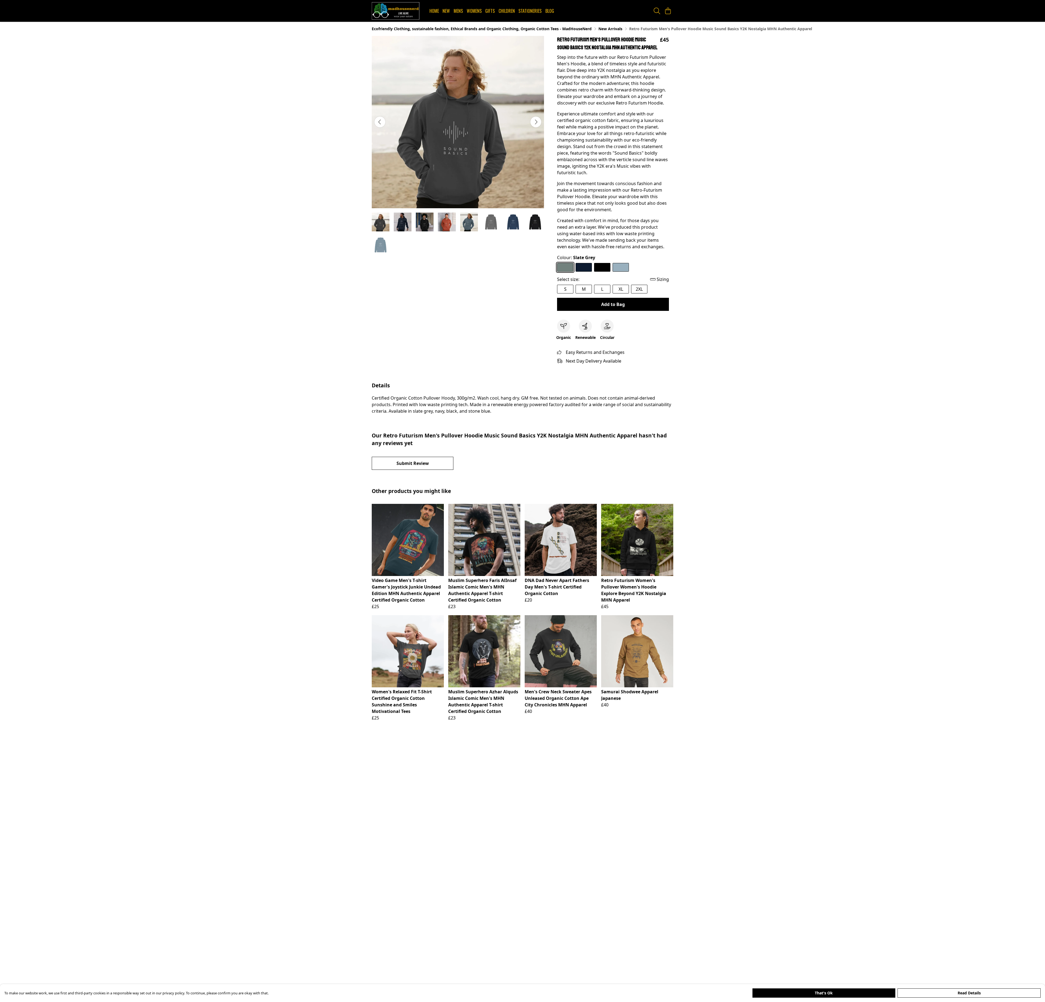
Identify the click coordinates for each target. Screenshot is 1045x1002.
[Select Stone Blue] (621, 267)
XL (621, 289)
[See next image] (535, 122)
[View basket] (667, 10)
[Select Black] (602, 267)
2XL (639, 289)
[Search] (656, 10)
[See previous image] (379, 122)
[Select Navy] (584, 267)
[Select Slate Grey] (565, 267)
